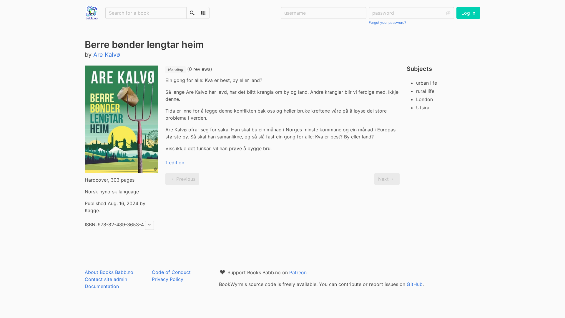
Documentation (102, 286)
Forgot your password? (387, 22)
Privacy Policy (167, 279)
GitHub (415, 284)
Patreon (298, 272)
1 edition (174, 162)
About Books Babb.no (109, 272)
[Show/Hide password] (448, 13)
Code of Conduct (171, 272)
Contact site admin (106, 279)
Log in (468, 13)
